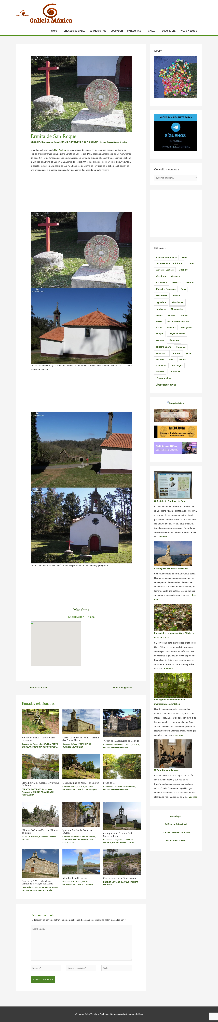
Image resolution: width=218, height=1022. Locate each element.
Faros (183, 289)
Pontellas (160, 340)
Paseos (159, 321)
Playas (160, 333)
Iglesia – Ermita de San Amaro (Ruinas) (78, 831)
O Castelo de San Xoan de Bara (169, 501)
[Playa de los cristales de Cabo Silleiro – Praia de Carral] (173, 617)
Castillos (161, 276)
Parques (184, 316)
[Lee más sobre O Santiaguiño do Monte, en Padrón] (81, 767)
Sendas (160, 371)
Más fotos (81, 610)
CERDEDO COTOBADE (31, 789)
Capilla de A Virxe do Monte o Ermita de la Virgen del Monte (37, 882)
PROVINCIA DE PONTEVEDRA (45, 747)
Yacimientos (163, 378)
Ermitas (123, 142)
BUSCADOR (117, 31)
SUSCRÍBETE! (169, 31)
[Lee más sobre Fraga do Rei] (122, 767)
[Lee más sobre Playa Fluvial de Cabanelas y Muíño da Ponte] (40, 767)
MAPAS (151, 31)
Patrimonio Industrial (178, 321)
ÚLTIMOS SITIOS (97, 31)
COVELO (127, 745)
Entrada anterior (37, 687)
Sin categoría (91, 790)
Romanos (180, 347)
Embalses (176, 283)
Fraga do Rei (109, 782)
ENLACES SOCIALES (74, 31)
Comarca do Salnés (47, 837)
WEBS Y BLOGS (189, 31)
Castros (175, 276)
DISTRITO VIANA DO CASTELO (116, 882)
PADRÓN (89, 787)
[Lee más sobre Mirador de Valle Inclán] (81, 862)
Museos (171, 316)
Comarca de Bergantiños (114, 840)
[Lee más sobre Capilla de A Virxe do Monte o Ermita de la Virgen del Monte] (40, 863)
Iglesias (161, 302)
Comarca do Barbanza (71, 882)
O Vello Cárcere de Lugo (166, 770)
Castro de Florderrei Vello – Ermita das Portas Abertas (80, 738)
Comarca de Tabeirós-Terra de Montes (78, 837)
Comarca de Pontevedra (32, 744)
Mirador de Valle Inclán (74, 877)
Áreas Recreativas (109, 142)
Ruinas (176, 353)
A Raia (184, 257)
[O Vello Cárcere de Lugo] (173, 753)
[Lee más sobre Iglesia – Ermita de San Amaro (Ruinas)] (81, 814)
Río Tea (182, 359)
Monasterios (177, 309)
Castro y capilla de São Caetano (119, 878)
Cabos (191, 263)
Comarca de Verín (69, 744)
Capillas (183, 270)
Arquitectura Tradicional (169, 263)
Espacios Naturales (165, 289)
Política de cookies (175, 840)
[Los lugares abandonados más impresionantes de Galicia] (173, 685)
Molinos (161, 309)
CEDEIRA (35, 142)
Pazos (159, 327)
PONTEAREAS (129, 787)
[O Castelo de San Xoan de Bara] (173, 485)
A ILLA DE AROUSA (30, 837)
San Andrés (60, 150)
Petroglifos (186, 327)
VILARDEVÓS (77, 747)
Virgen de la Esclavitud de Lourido (121, 740)
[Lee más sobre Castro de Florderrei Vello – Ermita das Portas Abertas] (81, 721)
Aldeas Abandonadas (166, 257)
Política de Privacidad (176, 824)
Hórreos (176, 295)
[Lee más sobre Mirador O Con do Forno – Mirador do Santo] (40, 814)
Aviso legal (175, 816)
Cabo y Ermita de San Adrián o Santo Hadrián (119, 834)
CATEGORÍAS (134, 31)
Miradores (177, 302)
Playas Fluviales (177, 334)
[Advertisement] (81, 193)
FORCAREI (67, 839)
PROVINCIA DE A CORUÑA (84, 142)
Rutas (188, 354)
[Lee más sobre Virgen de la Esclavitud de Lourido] (122, 723)
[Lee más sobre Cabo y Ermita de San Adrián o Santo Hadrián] (122, 815)
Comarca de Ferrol (50, 142)
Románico (161, 353)
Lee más (163, 536)
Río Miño (160, 359)
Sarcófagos (177, 365)
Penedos (171, 327)
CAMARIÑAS (27, 887)
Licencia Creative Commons (176, 832)
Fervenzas (161, 295)
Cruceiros (161, 282)
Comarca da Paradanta (113, 745)
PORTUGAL (108, 885)
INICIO (53, 31)
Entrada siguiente (124, 687)
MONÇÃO (134, 882)
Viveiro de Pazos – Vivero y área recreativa (38, 738)
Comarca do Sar (69, 787)
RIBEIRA (89, 885)
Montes (159, 315)
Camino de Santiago (165, 270)
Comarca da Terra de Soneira (46, 887)
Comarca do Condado (112, 787)
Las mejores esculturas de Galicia (171, 568)
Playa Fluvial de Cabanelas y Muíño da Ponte (40, 784)
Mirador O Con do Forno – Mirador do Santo (40, 831)
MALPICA (107, 843)
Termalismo (175, 371)
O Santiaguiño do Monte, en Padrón (80, 782)
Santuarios (161, 365)
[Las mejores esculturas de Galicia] (173, 553)
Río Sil (171, 359)
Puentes (174, 340)
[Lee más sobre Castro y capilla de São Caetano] (122, 862)
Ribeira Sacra (163, 347)
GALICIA (65, 142)
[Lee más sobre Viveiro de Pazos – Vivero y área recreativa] (40, 721)
